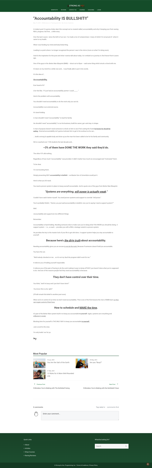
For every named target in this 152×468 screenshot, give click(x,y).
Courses (82, 10)
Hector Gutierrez (68, 23)
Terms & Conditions (82, 465)
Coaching (91, 10)
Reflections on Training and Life (51, 23)
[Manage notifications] (147, 464)
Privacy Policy (93, 465)
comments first (113, 407)
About (27, 445)
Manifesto (54, 10)
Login (99, 10)
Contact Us (72, 10)
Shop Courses (30, 452)
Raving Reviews (30, 455)
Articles (27, 448)
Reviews (63, 10)
